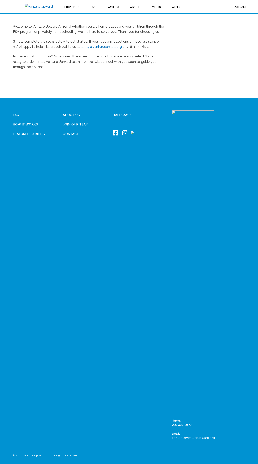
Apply (176, 7)
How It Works (25, 124)
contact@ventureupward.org (193, 438)
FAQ (93, 7)
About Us (71, 115)
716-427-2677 (182, 425)
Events (156, 7)
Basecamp (240, 7)
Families (113, 7)
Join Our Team (75, 124)
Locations (71, 7)
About (134, 7)
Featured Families (29, 134)
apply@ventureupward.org (101, 47)
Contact (71, 134)
